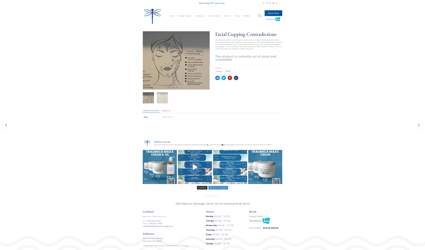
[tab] (152, 111)
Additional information (151, 111)
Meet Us (227, 16)
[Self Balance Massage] (152, 16)
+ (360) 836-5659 (153, 221)
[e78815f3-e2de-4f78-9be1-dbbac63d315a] (148, 97)
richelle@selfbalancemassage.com (158, 226)
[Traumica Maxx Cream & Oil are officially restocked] (160, 167)
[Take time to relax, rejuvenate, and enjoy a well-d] (195, 167)
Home (171, 16)
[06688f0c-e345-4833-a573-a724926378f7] (162, 97)
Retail (237, 16)
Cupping (228, 71)
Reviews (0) (166, 111)
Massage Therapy (184, 16)
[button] (273, 13)
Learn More (220, 3)
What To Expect (213, 16)
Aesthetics (199, 16)
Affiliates (246, 16)
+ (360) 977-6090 (154, 223)
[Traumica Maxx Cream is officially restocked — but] (265, 167)
